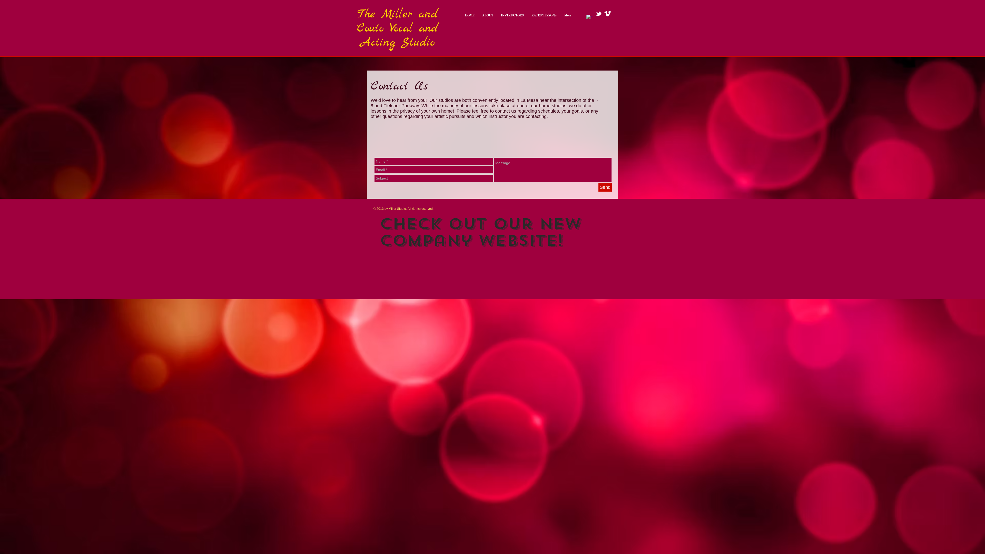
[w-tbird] (598, 14)
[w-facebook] (589, 18)
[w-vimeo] (607, 14)
